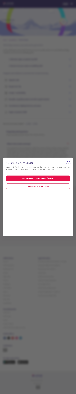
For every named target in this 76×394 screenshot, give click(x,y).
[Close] (68, 163)
